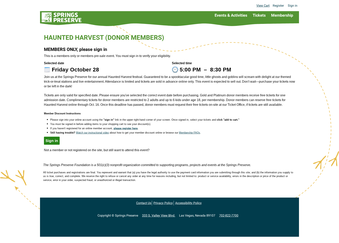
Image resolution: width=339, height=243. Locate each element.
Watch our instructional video (92, 132)
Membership (282, 15)
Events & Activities (231, 15)
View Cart (263, 5)
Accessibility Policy (188, 203)
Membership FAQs (189, 132)
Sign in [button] (52, 141)
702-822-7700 (228, 215)
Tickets (259, 15)
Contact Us (143, 203)
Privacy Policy (163, 203)
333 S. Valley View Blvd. (158, 215)
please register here (126, 128)
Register (278, 5)
